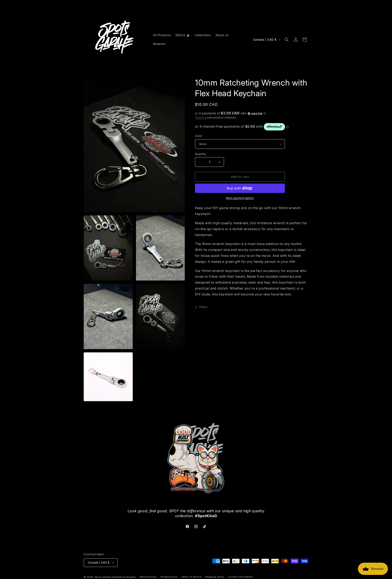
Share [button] (203, 306)
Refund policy (148, 576)
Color (198, 135)
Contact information (240, 576)
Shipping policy (214, 576)
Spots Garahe (103, 576)
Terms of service (191, 576)
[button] (286, 39)
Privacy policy (168, 576)
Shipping (200, 117)
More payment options (240, 197)
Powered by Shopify (123, 576)
